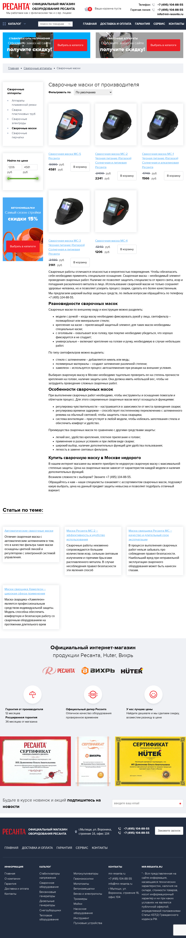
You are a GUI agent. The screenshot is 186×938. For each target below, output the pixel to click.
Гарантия (142, 24)
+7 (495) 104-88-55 (170, 5)
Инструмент (81, 918)
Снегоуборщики (50, 910)
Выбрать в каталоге (70, 45)
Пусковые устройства (88, 923)
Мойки (78, 904)
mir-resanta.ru (117, 873)
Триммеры (80, 899)
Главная (90, 24)
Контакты (176, 24)
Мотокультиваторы (86, 873)
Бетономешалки (84, 889)
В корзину (80, 167)
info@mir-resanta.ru (170, 14)
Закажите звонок (169, 830)
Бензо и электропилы (88, 894)
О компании (12, 879)
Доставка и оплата (115, 24)
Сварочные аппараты (15, 91)
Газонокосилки (84, 879)
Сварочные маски (24, 128)
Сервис (159, 24)
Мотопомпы (81, 884)
